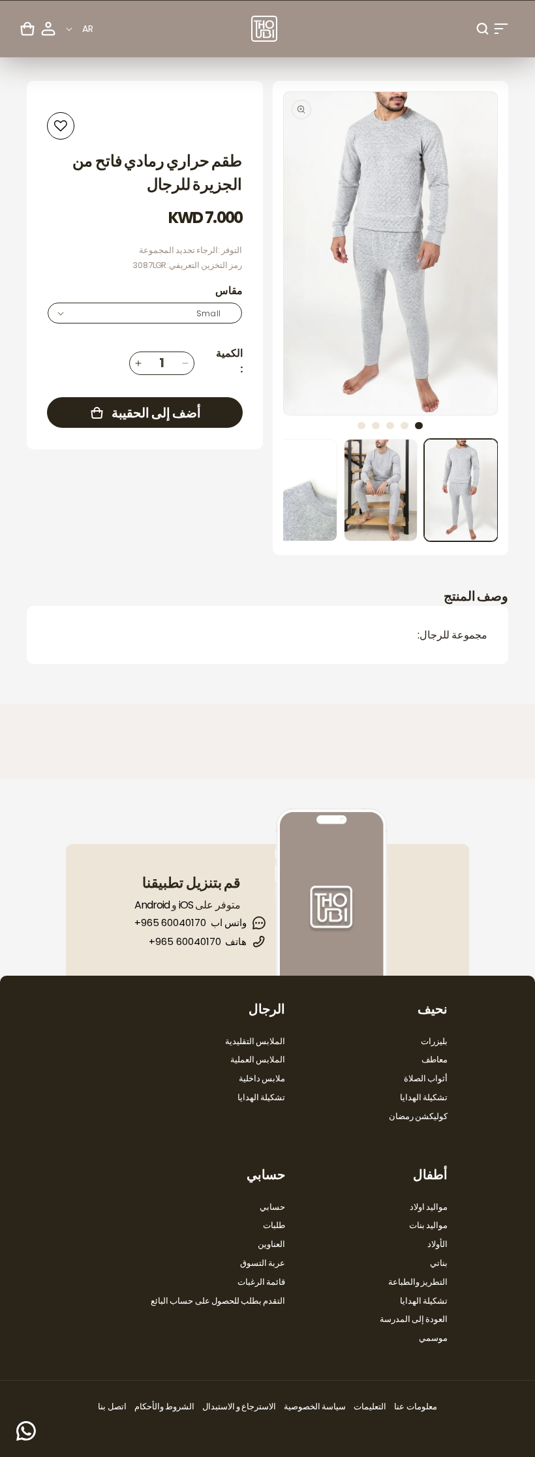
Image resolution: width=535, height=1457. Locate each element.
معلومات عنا (415, 1406)
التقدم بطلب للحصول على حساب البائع (218, 1301)
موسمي (433, 1338)
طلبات (274, 1225)
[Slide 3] (390, 425)
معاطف (434, 1059)
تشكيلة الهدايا (424, 1097)
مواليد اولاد (429, 1207)
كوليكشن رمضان (418, 1116)
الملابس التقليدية (255, 1041)
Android (152, 904)
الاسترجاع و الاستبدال (239, 1406)
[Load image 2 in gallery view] (381, 490)
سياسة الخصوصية (315, 1406)
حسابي (272, 1207)
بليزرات (434, 1041)
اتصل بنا (112, 1406)
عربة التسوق (262, 1263)
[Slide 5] (361, 425)
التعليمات (370, 1406)
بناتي (439, 1263)
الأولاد (437, 1244)
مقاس (229, 290)
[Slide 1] (419, 425)
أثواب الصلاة (426, 1078)
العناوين (271, 1244)
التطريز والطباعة (418, 1282)
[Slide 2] (404, 425)
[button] (501, 28)
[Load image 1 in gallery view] (461, 490)
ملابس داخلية (262, 1078)
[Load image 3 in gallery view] (300, 490)
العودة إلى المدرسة (414, 1319)
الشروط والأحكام (164, 1406)
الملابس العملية (257, 1059)
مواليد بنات (428, 1225)
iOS (186, 904)
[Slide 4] (376, 425)
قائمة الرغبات (261, 1282)
